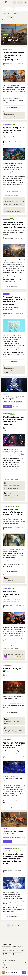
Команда (12, 958)
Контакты (4, 967)
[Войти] (25, 2)
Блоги (18, 958)
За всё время (5, 19)
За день (4, 17)
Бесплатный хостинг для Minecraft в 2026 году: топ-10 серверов (14, 224)
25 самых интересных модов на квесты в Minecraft (14, 130)
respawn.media (7, 944)
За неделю (10, 17)
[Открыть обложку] (14, 76)
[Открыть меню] (2, 2)
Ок (24, 972)
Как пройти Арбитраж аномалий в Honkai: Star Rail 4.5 (14, 745)
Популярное (5, 13)
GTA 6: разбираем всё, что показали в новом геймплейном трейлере (14, 420)
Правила (4, 962)
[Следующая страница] (23, 925)
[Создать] (14, 2)
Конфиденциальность (8, 965)
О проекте (5, 958)
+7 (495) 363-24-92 (18, 950)
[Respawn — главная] (6, 2)
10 (18, 925)
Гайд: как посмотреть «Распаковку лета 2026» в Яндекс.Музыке (13, 56)
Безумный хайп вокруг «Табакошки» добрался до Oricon (13, 512)
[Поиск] (18, 2)
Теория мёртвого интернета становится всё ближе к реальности (14, 300)
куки (16, 972)
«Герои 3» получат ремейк (12, 669)
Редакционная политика (8, 960)
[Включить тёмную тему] (21, 2)
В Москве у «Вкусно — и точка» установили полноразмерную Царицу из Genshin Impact (14, 859)
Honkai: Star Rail (16, 776)
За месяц (18, 17)
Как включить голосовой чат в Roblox (11, 594)
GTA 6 (22, 454)
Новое (14, 13)
